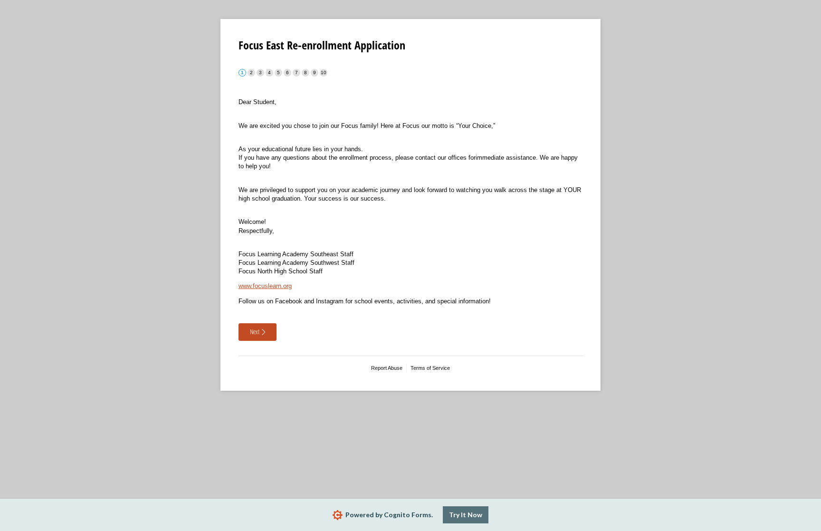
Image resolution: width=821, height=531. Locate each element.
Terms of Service (430, 368)
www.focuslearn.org (265, 286)
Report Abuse (386, 368)
